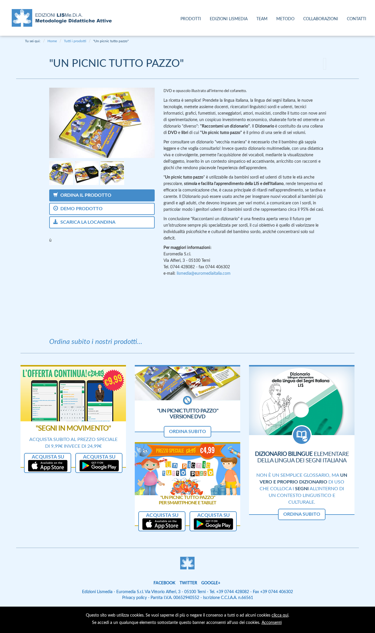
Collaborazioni (320, 19)
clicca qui (280, 615)
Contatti (356, 19)
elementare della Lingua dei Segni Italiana (302, 457)
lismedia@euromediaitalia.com (204, 273)
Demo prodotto (80, 208)
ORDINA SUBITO (187, 431)
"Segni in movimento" (73, 428)
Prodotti (190, 19)
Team (261, 19)
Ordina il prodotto (84, 195)
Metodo (285, 19)
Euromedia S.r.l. (130, 592)
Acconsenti (272, 623)
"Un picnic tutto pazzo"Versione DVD (187, 414)
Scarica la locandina (86, 222)
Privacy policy (134, 598)
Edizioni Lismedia (229, 19)
